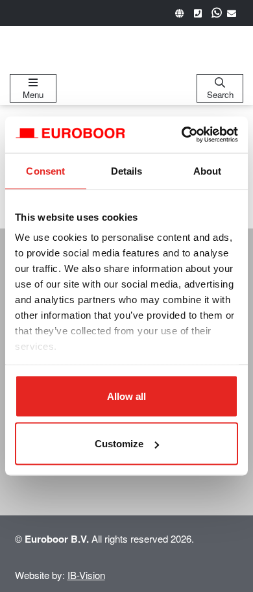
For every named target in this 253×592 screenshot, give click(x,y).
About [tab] (207, 170)
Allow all (126, 395)
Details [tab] (127, 170)
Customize (119, 443)
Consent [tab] (45, 170)
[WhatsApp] (216, 13)
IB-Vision (86, 575)
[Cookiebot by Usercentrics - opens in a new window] (182, 135)
